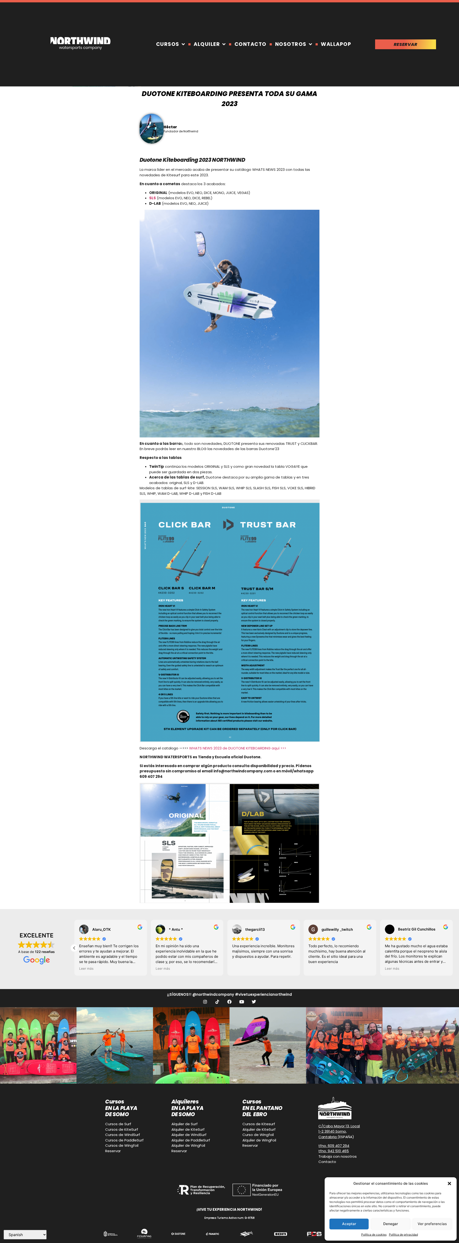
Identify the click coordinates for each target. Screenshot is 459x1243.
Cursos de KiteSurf (121, 1129)
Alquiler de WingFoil (188, 1145)
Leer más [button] (86, 968)
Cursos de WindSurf (122, 1134)
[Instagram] (205, 1001)
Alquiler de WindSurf (189, 1134)
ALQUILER (207, 44)
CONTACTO (251, 44)
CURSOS (167, 44)
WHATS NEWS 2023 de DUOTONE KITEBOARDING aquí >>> (237, 748)
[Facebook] (229, 1001)
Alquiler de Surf (184, 1123)
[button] (449, 1183)
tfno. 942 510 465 (333, 1150)
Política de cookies (374, 1234)
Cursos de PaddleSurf (124, 1140)
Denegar (390, 1223)
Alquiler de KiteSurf (188, 1129)
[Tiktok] (217, 1001)
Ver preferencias (432, 1223)
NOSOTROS (290, 44)
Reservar (113, 1150)
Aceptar (349, 1223)
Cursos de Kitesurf (258, 1123)
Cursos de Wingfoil (121, 1145)
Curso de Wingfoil (258, 1134)
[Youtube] (241, 1001)
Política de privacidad (403, 1234)
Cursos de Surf (118, 1123)
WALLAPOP (336, 44)
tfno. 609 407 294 (333, 1145)
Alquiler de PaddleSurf (190, 1140)
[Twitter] (254, 1001)
